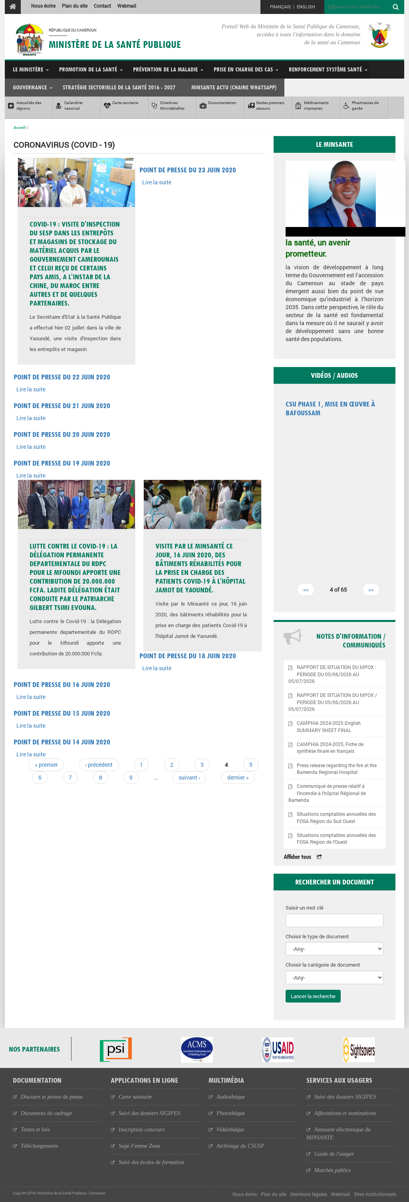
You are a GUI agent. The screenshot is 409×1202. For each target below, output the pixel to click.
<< (306, 589)
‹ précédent (99, 764)
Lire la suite (156, 182)
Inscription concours (142, 1130)
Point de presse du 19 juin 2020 (62, 463)
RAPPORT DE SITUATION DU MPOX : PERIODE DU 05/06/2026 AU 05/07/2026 (332, 674)
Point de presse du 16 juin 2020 (62, 684)
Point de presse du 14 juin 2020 (62, 741)
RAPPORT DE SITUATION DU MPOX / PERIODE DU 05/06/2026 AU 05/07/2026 (332, 702)
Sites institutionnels (375, 1194)
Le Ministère (28, 69)
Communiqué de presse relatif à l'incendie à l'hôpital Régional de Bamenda (327, 793)
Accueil (20, 127)
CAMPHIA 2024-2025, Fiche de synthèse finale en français (330, 747)
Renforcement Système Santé (325, 69)
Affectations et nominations (345, 1113)
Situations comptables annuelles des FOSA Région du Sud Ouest (336, 817)
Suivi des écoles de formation (151, 1162)
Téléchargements (39, 1146)
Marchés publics (332, 1170)
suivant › (189, 777)
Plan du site (74, 5)
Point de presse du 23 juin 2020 (187, 169)
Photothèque (230, 1113)
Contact (102, 5)
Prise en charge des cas (243, 69)
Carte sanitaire (135, 1097)
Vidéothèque (230, 1130)
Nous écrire (43, 5)
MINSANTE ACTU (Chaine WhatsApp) (233, 87)
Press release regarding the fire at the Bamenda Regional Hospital (337, 769)
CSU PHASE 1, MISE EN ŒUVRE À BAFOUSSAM (330, 408)
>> (371, 589)
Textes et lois (35, 1130)
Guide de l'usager (334, 1154)
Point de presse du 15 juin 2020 (62, 713)
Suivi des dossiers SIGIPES (149, 1113)
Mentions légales (308, 1194)
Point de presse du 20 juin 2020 (62, 434)
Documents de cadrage (46, 1113)
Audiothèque (230, 1097)
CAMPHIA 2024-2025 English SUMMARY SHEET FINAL (329, 726)
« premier (46, 764)
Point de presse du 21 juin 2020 (62, 405)
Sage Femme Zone (139, 1146)
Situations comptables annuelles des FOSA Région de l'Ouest (336, 838)
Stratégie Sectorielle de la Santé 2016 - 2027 (119, 87)
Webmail (126, 5)
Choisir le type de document (317, 936)
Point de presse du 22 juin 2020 (62, 376)
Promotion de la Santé (88, 69)
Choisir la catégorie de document (323, 964)
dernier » (238, 777)
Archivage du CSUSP (240, 1146)
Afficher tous (297, 857)
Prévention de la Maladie (165, 69)
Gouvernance (30, 87)
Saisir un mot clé (305, 907)
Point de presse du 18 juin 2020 (187, 655)
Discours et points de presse (52, 1097)
